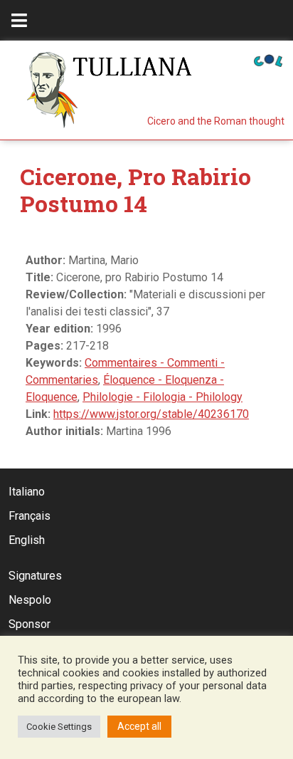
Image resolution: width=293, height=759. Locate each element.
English (27, 540)
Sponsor (29, 624)
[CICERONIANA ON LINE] (268, 59)
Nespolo (30, 600)
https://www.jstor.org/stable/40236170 (151, 414)
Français (29, 516)
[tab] (19, 20)
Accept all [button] (139, 726)
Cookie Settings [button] (59, 726)
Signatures (35, 575)
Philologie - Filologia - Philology (162, 397)
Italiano (27, 491)
